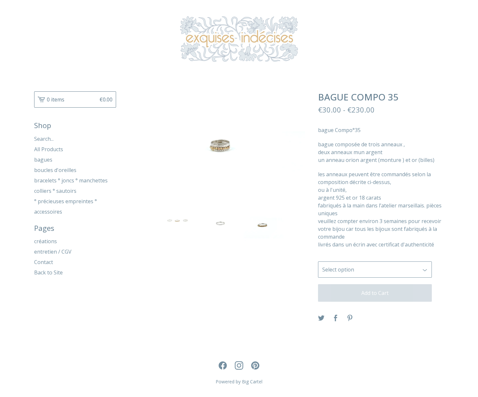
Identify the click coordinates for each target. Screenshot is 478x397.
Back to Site (48, 272)
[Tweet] (321, 318)
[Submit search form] (111, 139)
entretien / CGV (53, 251)
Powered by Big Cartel (239, 381)
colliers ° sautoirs (55, 190)
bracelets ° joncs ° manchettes (71, 180)
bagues (43, 159)
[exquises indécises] (239, 39)
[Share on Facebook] (335, 318)
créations (45, 241)
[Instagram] (239, 365)
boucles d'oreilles (55, 170)
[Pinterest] (255, 365)
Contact (43, 262)
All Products (48, 149)
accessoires (48, 211)
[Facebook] (223, 365)
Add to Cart (375, 293)
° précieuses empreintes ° (65, 201)
